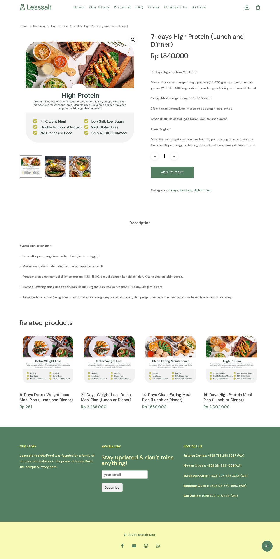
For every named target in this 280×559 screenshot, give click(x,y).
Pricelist (122, 7)
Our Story (99, 7)
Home (79, 7)
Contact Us (176, 7)
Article (199, 7)
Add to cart (172, 172)
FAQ (140, 7)
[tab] (140, 223)
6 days (173, 190)
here (53, 467)
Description (140, 222)
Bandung (39, 26)
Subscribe (112, 487)
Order (154, 7)
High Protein (59, 26)
